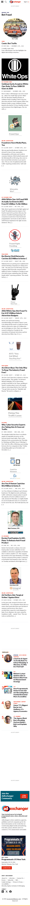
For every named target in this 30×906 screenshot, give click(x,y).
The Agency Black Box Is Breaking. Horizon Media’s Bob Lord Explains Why (20, 722)
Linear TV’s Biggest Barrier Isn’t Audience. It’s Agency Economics (20, 708)
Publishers (5, 254)
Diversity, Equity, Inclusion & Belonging (13, 886)
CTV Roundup (16, 716)
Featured (4, 422)
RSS (17, 880)
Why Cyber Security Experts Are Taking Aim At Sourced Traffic (13, 427)
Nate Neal (6, 46)
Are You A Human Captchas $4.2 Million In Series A (13, 484)
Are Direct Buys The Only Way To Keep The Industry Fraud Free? (14, 370)
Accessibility (5, 884)
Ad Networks (5, 536)
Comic (3, 41)
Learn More (7, 868)
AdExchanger (7, 91)
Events (4, 880)
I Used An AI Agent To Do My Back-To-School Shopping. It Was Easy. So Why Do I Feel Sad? (20, 663)
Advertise (12, 878)
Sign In (26, 1)
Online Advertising (7, 140)
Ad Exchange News (7, 82)
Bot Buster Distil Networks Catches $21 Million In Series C (14, 257)
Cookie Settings (6, 882)
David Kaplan (7, 600)
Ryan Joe (6, 545)
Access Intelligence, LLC (14, 899)
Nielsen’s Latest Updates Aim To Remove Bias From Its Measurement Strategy (20, 678)
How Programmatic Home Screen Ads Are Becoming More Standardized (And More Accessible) (20, 693)
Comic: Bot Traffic (9, 43)
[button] (6, 2)
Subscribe (10, 880)
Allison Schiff (8, 147)
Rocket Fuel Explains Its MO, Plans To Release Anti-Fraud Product (13, 540)
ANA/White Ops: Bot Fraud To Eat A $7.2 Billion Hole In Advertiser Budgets (14, 313)
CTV (14, 671)
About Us (4, 878)
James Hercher (8, 432)
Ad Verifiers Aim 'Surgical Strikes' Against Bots (12, 596)
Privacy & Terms (18, 882)
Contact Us (20, 878)
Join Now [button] (24, 796)
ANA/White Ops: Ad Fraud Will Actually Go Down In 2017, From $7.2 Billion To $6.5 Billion (15, 201)
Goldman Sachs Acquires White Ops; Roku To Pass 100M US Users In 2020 (15, 86)
